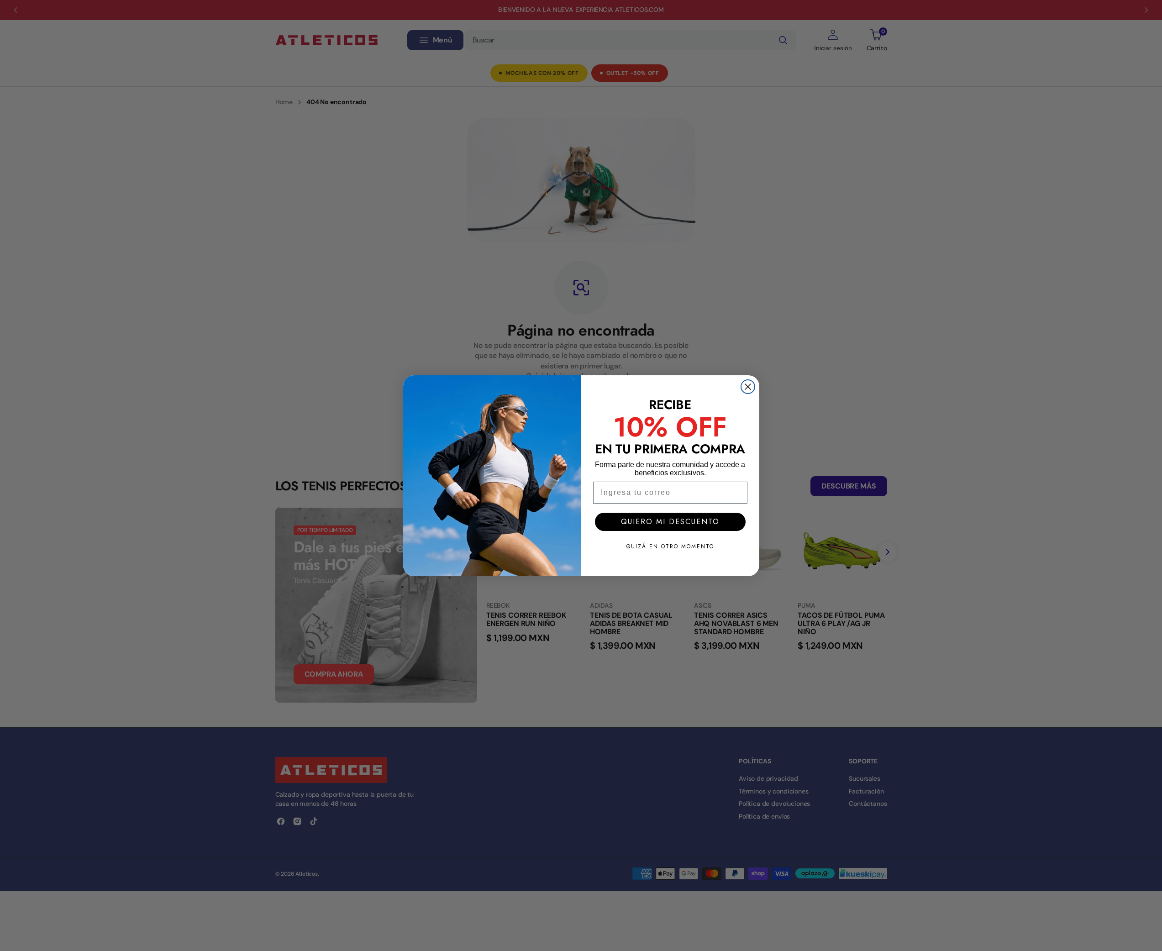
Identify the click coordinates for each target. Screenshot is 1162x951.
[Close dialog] (748, 387)
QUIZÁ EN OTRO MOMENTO (670, 546)
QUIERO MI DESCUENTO (670, 521)
